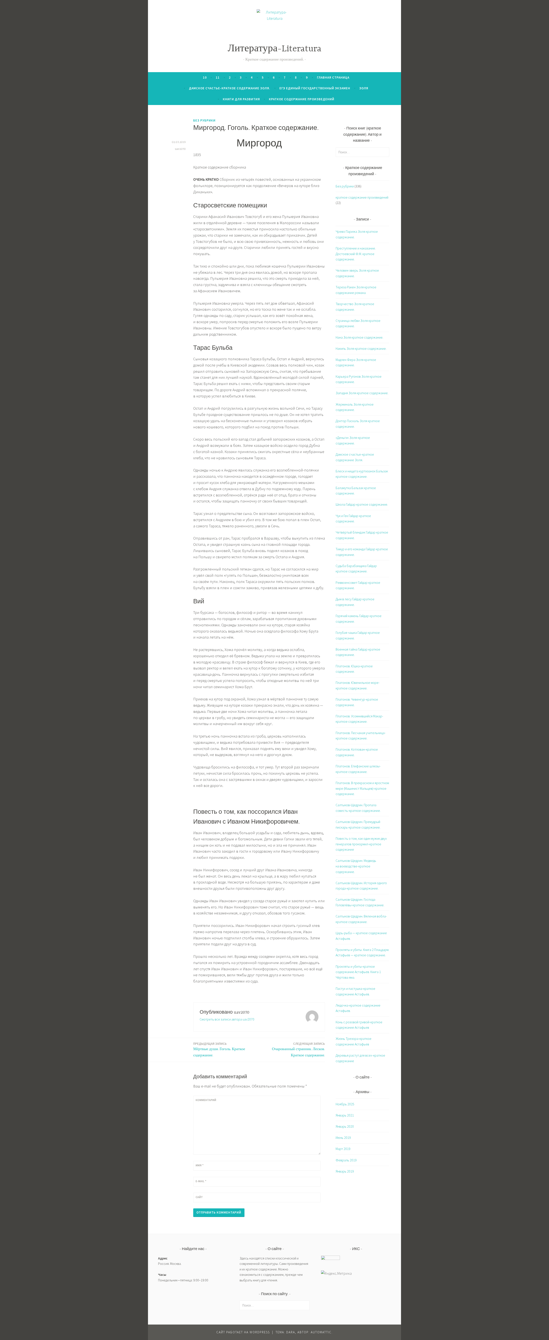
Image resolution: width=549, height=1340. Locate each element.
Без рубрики (204, 120)
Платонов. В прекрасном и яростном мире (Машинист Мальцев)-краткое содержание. (362, 788)
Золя (363, 88)
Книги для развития (241, 99)
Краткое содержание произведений (301, 99)
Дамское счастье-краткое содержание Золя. (229, 88)
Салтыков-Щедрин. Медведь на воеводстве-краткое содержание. (356, 866)
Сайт (199, 1197)
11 (218, 77)
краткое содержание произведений (362, 197)
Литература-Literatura (274, 49)
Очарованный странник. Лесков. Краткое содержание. (298, 1049)
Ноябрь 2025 (345, 1104)
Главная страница (333, 77)
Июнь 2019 (343, 1137)
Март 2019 (343, 1149)
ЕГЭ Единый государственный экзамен (314, 88)
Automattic (321, 1332)
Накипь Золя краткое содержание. (361, 348)
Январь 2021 (345, 1115)
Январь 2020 (345, 1126)
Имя (200, 1165)
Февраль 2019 (346, 1160)
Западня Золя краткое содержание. (362, 393)
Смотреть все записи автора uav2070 (227, 1019)
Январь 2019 (345, 1171)
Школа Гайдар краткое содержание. (362, 504)
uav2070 (180, 149)
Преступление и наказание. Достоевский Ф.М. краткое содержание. (356, 253)
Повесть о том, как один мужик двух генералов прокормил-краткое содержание (361, 844)
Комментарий (206, 1100)
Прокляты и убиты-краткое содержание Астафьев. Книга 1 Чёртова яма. (358, 972)
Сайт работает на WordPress (243, 1332)
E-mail (201, 1181)
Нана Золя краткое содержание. (359, 337)
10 (205, 77)
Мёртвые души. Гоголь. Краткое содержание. (219, 1049)
